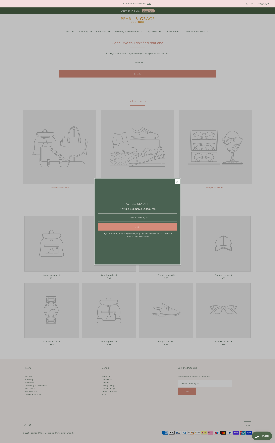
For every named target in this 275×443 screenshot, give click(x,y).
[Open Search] (247, 3)
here (149, 3)
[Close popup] (177, 181)
